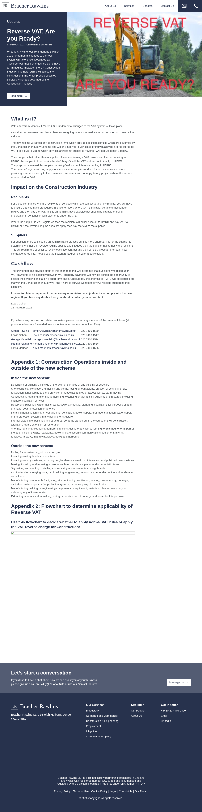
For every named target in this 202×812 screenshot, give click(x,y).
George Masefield (21, 339)
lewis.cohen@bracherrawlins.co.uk (53, 335)
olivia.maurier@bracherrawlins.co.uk (54, 347)
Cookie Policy (99, 791)
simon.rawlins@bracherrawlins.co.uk (54, 330)
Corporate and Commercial (102, 715)
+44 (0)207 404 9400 (51, 684)
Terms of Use (81, 791)
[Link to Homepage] (26, 6)
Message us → (179, 682)
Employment (93, 726)
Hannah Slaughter (22, 343)
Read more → (18, 95)
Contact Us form (87, 684)
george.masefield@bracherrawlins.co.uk (56, 339)
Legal (113, 791)
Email (164, 715)
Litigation (91, 731)
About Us (136, 715)
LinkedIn (166, 720)
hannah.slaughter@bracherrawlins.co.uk (57, 343)
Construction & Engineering (39, 45)
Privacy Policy (62, 791)
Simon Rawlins (20, 330)
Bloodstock (92, 710)
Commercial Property (98, 736)
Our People (137, 710)
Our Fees (140, 791)
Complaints (125, 791)
